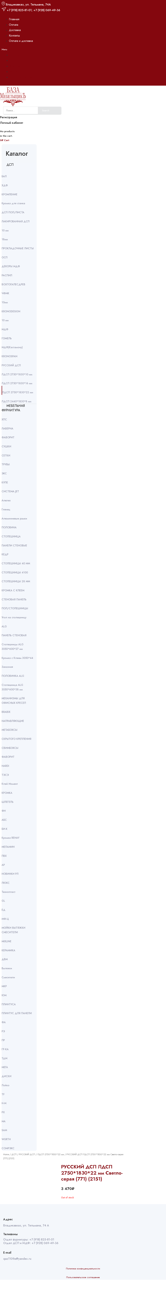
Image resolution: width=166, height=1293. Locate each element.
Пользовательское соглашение (83, 1277)
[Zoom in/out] (25, 1286)
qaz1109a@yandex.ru (17, 1259)
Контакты (14, 35)
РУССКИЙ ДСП (27, 1154)
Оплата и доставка (21, 41)
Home (6, 1154)
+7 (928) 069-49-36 (46, 10)
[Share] (10, 1286)
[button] (18, 49)
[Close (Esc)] (3, 1286)
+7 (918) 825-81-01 (19, 10)
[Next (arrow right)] (10, 1291)
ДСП (14, 1154)
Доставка (15, 30)
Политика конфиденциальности (83, 1268)
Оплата (13, 25)
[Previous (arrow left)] (3, 1291)
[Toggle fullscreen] (18, 1286)
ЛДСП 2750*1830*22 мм (50, 1154)
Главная (14, 19)
